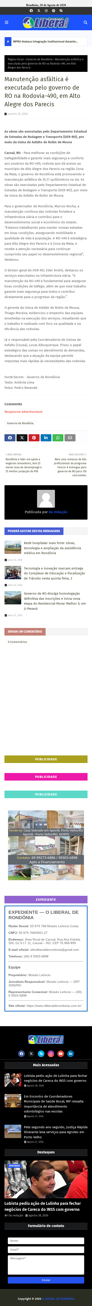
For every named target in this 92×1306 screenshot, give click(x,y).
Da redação (57, 512)
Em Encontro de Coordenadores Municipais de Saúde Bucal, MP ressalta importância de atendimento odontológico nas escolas (54, 1104)
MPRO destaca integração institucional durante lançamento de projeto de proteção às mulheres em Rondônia (47, 43)
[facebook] (31, 11)
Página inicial (16, 59)
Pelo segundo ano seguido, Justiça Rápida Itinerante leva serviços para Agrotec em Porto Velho (56, 1132)
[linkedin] (70, 1053)
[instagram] (46, 11)
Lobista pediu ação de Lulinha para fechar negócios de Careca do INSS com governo (55, 1078)
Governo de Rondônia (39, 59)
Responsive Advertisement (23, 412)
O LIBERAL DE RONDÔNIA (58, 1298)
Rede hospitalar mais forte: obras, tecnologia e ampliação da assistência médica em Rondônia (52, 548)
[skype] (61, 11)
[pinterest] (53, 11)
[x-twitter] (39, 11)
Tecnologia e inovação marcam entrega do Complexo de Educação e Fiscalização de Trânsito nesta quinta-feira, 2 (54, 573)
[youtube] (60, 1053)
